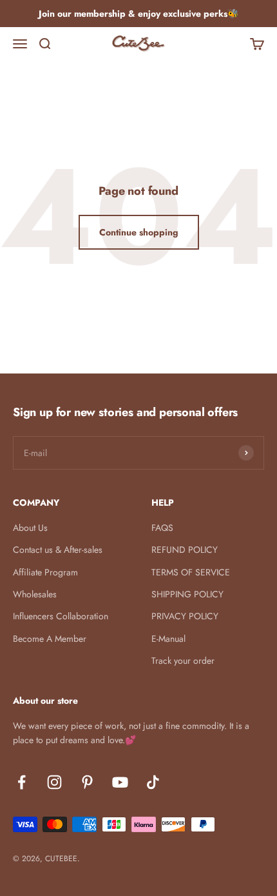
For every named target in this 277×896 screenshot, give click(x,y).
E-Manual (168, 638)
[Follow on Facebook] (21, 782)
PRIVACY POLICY (184, 616)
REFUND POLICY (184, 549)
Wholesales (35, 594)
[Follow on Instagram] (54, 782)
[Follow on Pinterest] (87, 782)
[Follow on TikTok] (153, 782)
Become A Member (49, 638)
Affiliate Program (45, 572)
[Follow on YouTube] (120, 782)
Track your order (183, 660)
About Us (30, 527)
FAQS (162, 527)
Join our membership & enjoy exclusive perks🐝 (138, 13)
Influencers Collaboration (60, 616)
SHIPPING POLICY (187, 594)
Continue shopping (138, 232)
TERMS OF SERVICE (190, 572)
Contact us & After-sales (57, 549)
